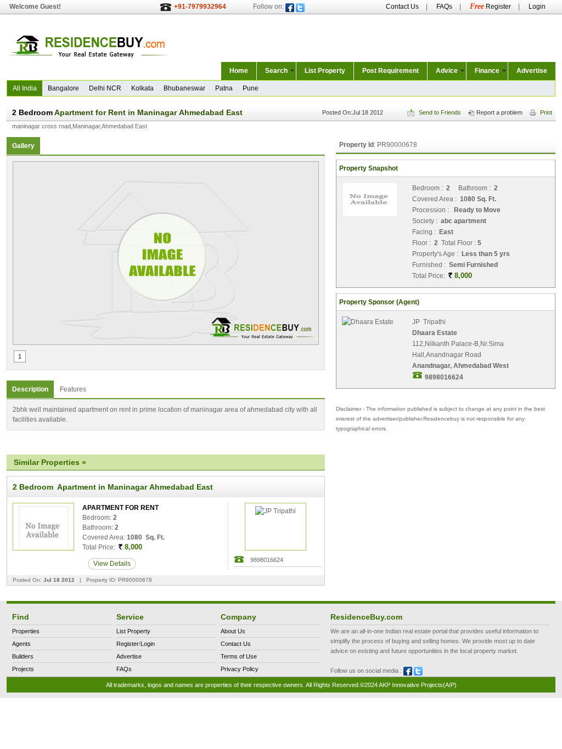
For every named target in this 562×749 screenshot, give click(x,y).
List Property (325, 71)
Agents (21, 643)
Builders (22, 656)
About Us (233, 631)
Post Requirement (390, 71)
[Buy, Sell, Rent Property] (89, 66)
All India (25, 88)
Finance (487, 71)
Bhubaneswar (184, 88)
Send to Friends (439, 112)
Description (30, 389)
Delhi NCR (105, 88)
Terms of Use (239, 656)
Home (238, 71)
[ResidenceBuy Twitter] (300, 7)
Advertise (531, 71)
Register (490, 6)
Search (276, 71)
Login (537, 6)
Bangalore (63, 88)
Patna (224, 88)
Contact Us (402, 6)
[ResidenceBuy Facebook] (289, 7)
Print (545, 112)
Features (73, 389)
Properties (26, 631)
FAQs (444, 6)
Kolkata (142, 88)
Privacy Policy (239, 669)
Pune (250, 88)
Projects (23, 669)
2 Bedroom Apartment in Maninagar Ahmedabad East (113, 487)
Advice (447, 71)
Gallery (23, 146)
